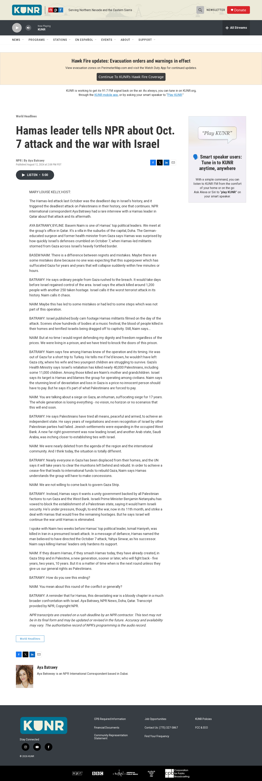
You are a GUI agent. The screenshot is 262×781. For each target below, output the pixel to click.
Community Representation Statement (111, 737)
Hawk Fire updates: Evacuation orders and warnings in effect (131, 61)
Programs (37, 39)
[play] (17, 28)
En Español (84, 39)
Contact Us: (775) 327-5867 (161, 727)
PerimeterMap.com (114, 68)
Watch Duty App (155, 68)
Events (106, 39)
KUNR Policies (203, 719)
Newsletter (216, 9)
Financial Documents (106, 727)
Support (145, 39)
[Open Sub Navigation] (23, 39)
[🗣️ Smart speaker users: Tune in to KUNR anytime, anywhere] (217, 132)
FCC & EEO (201, 727)
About (125, 39)
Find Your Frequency (157, 736)
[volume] (28, 28)
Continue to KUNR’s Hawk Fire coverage (131, 76)
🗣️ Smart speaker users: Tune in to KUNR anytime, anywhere (217, 162)
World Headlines (26, 116)
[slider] (34, 28)
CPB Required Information (110, 719)
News (16, 39)
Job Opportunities (155, 719)
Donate (240, 10)
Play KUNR (174, 95)
